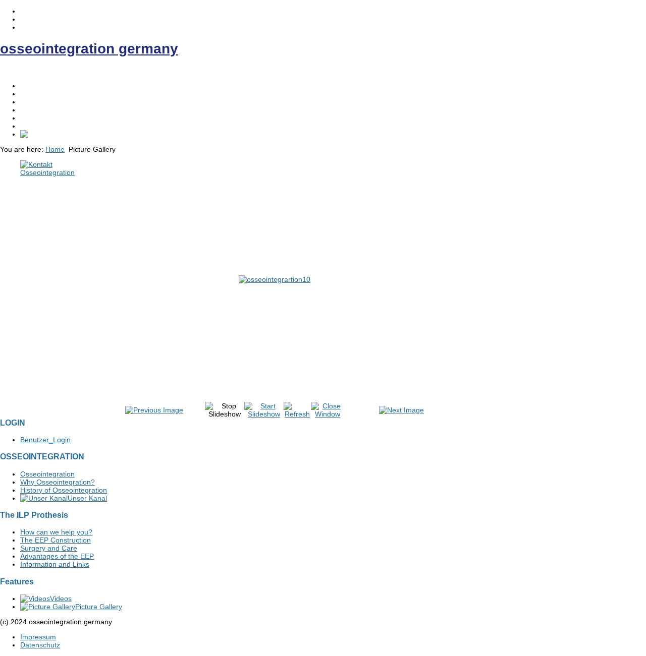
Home (29, 86)
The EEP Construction (55, 540)
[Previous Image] (154, 410)
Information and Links (54, 564)
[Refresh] (297, 414)
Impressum (38, 637)
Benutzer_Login (45, 440)
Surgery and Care (48, 548)
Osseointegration (47, 94)
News (29, 110)
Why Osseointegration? (57, 482)
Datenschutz (40, 645)
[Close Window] (327, 414)
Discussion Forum (49, 126)
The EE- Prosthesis (51, 102)
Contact (32, 118)
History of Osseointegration (63, 490)
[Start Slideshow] (264, 414)
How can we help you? (56, 532)
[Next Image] (401, 410)
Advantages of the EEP (57, 556)
